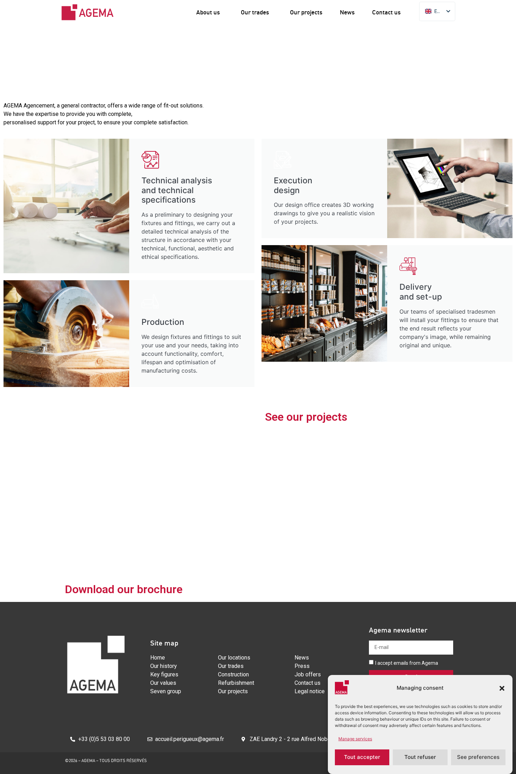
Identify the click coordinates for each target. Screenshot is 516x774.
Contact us (386, 12)
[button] (501, 688)
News (347, 12)
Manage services (355, 738)
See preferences (478, 757)
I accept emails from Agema (406, 662)
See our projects (306, 417)
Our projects (306, 12)
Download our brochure (124, 589)
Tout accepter (362, 757)
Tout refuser (420, 757)
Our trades (255, 12)
